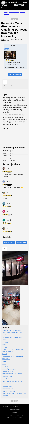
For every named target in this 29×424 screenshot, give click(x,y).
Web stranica (21, 242)
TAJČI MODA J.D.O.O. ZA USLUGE (12, 374)
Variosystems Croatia (8, 388)
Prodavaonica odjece (14, 12)
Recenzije (6, 12)
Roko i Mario (5, 378)
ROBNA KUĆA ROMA (8, 391)
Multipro (4, 347)
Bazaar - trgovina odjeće (9, 369)
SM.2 (17, 415)
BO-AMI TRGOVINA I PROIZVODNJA (12, 381)
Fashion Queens (7, 376)
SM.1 (11, 415)
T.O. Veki (4, 354)
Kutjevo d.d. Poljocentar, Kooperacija (12, 356)
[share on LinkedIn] (17, 19)
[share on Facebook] (12, 19)
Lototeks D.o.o (6, 366)
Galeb (4, 344)
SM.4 (8, 417)
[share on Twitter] (14, 19)
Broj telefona (9, 242)
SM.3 (23, 415)
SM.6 (20, 417)
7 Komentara (6, 49)
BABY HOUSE (6, 383)
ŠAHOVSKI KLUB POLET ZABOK (11, 337)
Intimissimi (5, 342)
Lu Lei (4, 334)
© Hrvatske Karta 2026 (10, 407)
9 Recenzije (7, 48)
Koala (4, 361)
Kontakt (3, 7)
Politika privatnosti (15, 409)
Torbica (4, 339)
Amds (4, 364)
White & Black (6, 359)
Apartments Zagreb (7, 371)
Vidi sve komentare (15, 74)
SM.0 (6, 415)
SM (14, 421)
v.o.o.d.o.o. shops (7, 386)
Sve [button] (4, 248)
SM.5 (14, 417)
